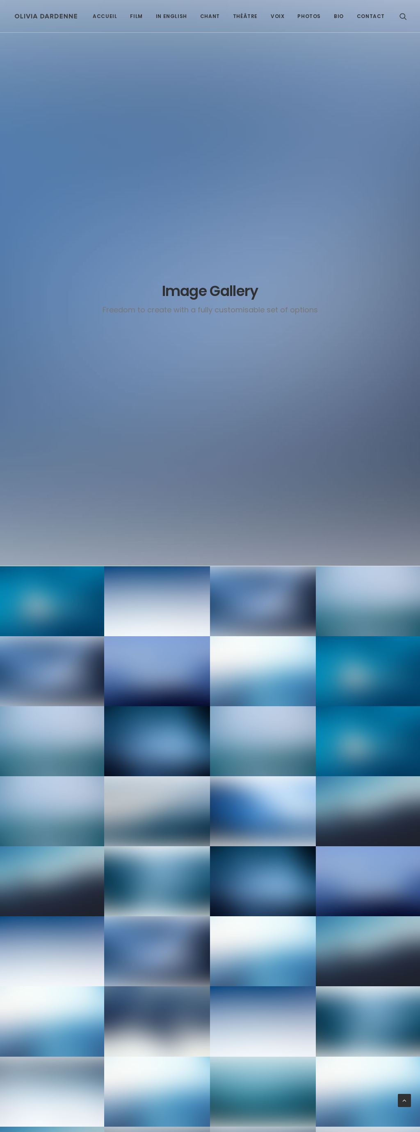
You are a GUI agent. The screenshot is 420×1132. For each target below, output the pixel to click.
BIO (339, 16)
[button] (403, 16)
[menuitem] (105, 16)
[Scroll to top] (404, 1100)
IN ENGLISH (171, 16)
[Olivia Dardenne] (46, 16)
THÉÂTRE (245, 16)
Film (136, 16)
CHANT (210, 16)
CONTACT (371, 16)
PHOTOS (309, 16)
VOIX (277, 16)
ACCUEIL (105, 16)
